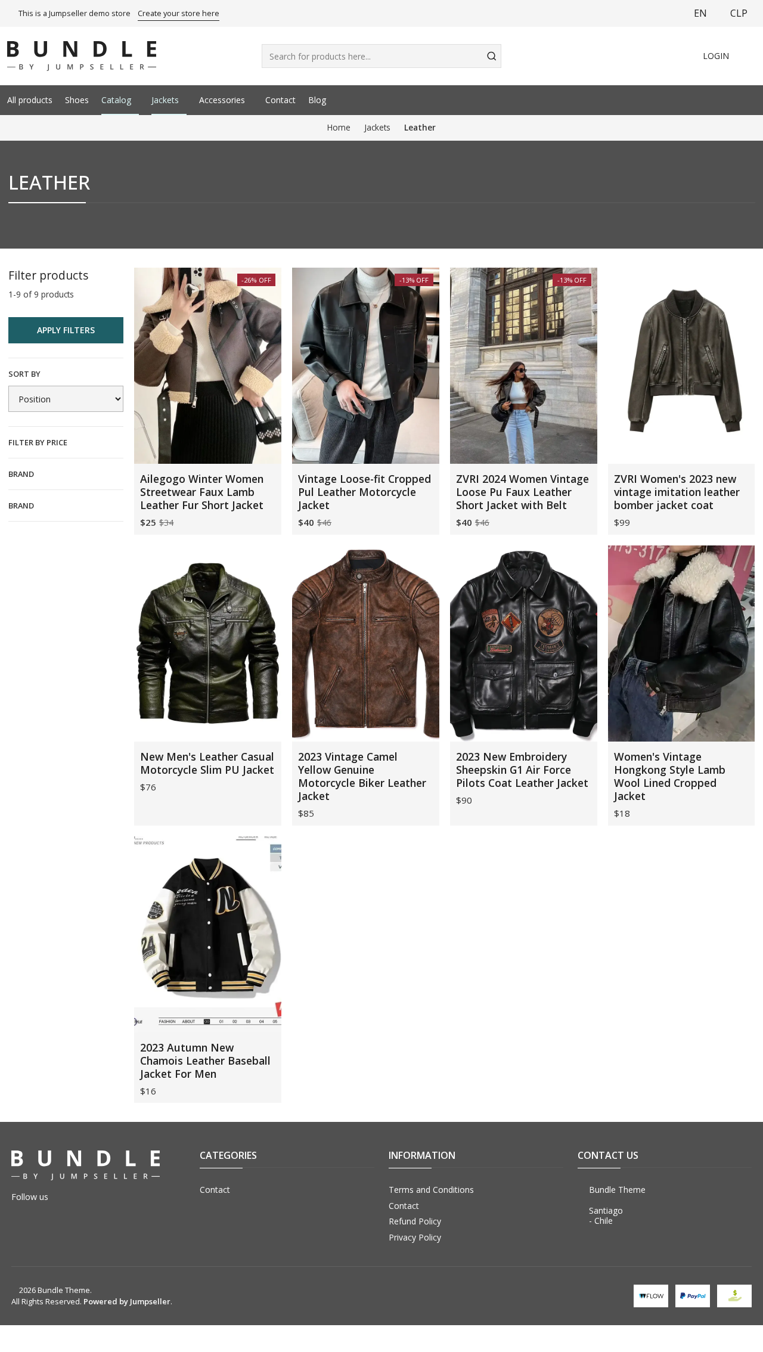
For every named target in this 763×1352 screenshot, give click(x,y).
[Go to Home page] (81, 56)
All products (29, 100)
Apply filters (66, 330)
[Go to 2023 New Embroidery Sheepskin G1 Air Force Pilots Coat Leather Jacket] (523, 643)
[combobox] (382, 56)
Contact (280, 100)
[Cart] (749, 56)
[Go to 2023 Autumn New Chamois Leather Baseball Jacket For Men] (207, 934)
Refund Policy (415, 1221)
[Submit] (491, 56)
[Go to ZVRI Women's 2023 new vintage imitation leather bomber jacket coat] (681, 366)
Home (339, 127)
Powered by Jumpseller (126, 1301)
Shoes (77, 100)
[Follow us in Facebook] (682, 100)
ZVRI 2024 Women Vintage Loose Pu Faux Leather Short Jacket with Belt (522, 492)
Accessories (222, 100)
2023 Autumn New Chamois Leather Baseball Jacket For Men (205, 1060)
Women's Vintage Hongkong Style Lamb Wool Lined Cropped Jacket (669, 776)
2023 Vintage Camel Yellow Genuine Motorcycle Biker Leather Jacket (362, 776)
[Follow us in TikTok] (734, 100)
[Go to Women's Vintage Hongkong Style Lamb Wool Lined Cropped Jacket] (681, 643)
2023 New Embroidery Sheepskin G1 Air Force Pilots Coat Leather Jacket (522, 769)
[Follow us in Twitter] (700, 100)
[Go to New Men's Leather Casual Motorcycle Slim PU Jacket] (207, 643)
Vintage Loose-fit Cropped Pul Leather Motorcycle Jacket (364, 492)
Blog (317, 100)
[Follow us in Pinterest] (752, 100)
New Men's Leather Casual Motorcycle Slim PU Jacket (207, 763)
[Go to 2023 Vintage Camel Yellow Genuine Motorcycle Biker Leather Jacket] (365, 643)
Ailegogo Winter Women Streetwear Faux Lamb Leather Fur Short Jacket (201, 492)
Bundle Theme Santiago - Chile (617, 1205)
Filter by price (37, 442)
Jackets (165, 100)
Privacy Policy (415, 1237)
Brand (21, 474)
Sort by (24, 374)
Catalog (116, 100)
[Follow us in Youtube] (717, 100)
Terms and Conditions (431, 1189)
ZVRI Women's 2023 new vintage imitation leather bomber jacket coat (677, 492)
